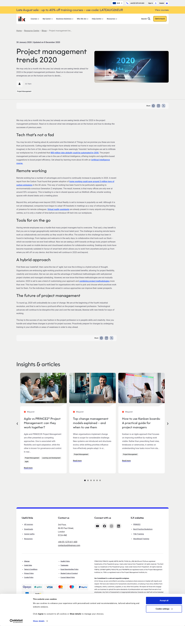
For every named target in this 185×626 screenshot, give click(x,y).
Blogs (44, 31)
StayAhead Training (141, 539)
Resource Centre (31, 31)
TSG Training (138, 534)
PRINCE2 (136, 524)
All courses (28, 524)
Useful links (28, 565)
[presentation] (17, 423)
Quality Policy (65, 561)
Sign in (150, 3)
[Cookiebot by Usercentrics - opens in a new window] (16, 621)
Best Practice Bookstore (143, 529)
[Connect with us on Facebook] (104, 526)
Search (144, 19)
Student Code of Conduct (69, 573)
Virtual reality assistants (58, 209)
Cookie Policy (28, 577)
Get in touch (160, 19)
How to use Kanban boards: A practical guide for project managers (141, 423)
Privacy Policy (29, 573)
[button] (85, 480)
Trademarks (64, 565)
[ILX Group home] (21, 18)
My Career (47, 19)
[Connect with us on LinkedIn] (119, 526)
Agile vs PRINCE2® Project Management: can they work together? (42, 423)
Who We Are (81, 19)
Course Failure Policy (68, 577)
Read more (28, 468)
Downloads (28, 529)
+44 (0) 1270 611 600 (137, 3)
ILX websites (137, 517)
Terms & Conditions (30, 569)
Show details (38, 621)
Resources (111, 19)
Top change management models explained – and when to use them (90, 423)
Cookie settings (162, 609)
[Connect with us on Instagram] (111, 526)
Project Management (24, 91)
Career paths (29, 534)
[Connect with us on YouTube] (97, 526)
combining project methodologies (94, 281)
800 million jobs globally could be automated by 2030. (75, 153)
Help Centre (96, 19)
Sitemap (27, 561)
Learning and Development (51, 458)
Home (19, 31)
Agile (26, 461)
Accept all (164, 600)
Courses (34, 19)
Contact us (63, 517)
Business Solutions (63, 19)
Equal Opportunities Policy (69, 569)
